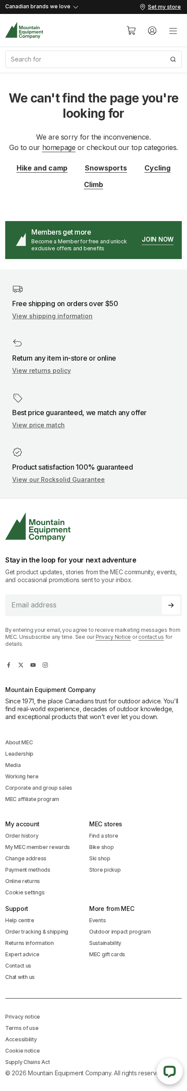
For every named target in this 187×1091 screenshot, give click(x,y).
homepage (59, 147)
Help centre (19, 920)
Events (97, 920)
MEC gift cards (107, 954)
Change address (26, 858)
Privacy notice (22, 1016)
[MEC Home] (24, 30)
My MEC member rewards (37, 847)
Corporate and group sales (38, 787)
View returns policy (41, 370)
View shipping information (52, 316)
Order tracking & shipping (36, 931)
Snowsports (106, 168)
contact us (151, 637)
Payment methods (27, 869)
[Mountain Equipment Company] (93, 527)
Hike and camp (42, 168)
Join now (158, 239)
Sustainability (105, 943)
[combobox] (93, 59)
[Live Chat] (170, 1071)
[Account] (152, 30)
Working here (22, 776)
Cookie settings (24, 892)
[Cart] (131, 30)
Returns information (29, 943)
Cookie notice (22, 1050)
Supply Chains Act (27, 1062)
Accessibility (21, 1039)
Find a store (103, 835)
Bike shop (101, 847)
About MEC (19, 742)
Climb (93, 184)
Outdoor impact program (120, 931)
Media (13, 765)
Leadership (19, 753)
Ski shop (99, 858)
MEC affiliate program (32, 799)
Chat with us (20, 977)
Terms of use (22, 1028)
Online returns (22, 881)
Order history (21, 835)
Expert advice (22, 954)
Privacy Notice (113, 637)
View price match (38, 425)
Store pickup (105, 869)
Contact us (18, 965)
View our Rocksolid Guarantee (58, 479)
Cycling (157, 168)
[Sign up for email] (171, 605)
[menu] (173, 30)
